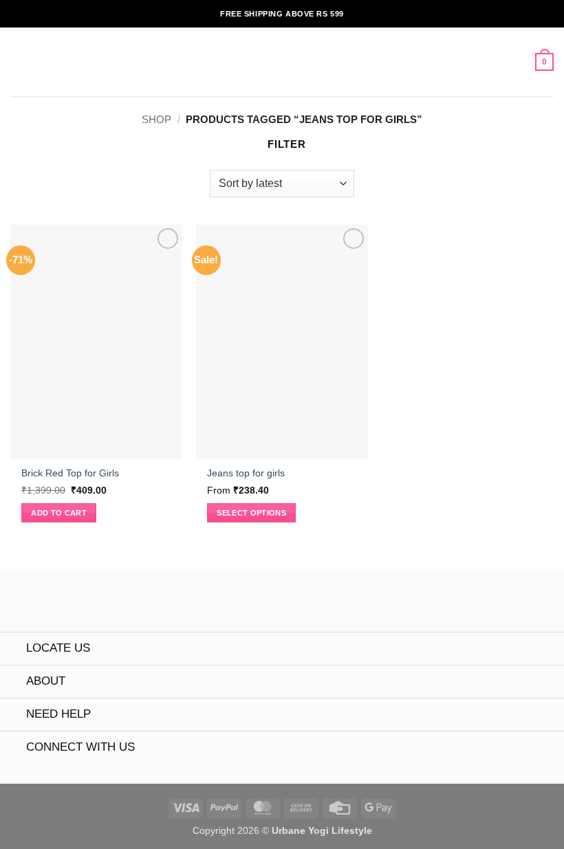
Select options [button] (251, 513)
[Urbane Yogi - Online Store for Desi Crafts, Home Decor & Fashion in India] (282, 61)
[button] (18, 61)
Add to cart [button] (59, 513)
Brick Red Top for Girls (70, 473)
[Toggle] (12, 650)
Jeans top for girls (246, 473)
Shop (156, 119)
